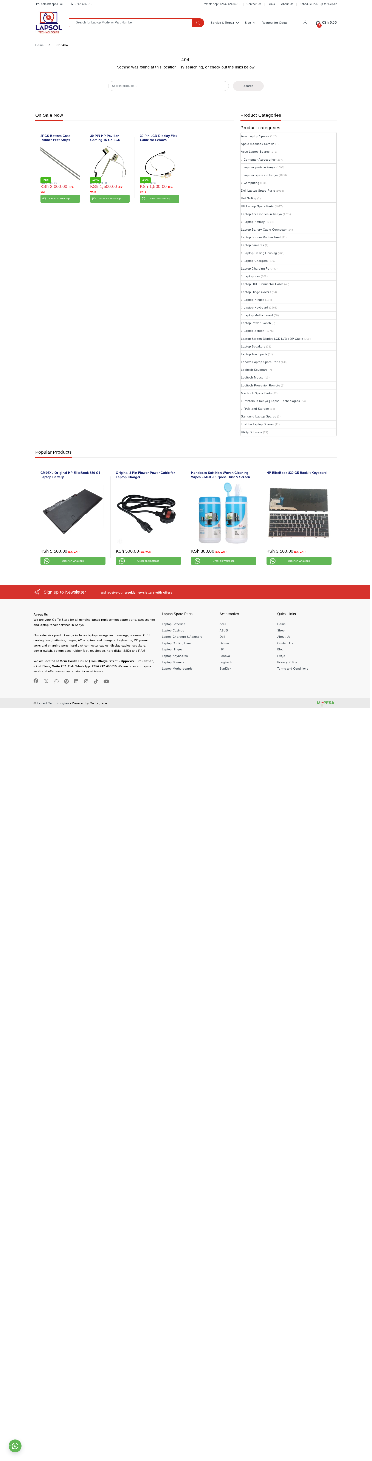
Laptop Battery (254, 221)
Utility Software (251, 432)
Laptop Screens (173, 662)
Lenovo (225, 656)
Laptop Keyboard (256, 307)
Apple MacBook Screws (257, 144)
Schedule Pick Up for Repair (318, 4)
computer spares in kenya (259, 175)
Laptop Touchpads (254, 354)
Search (248, 85)
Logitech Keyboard (254, 369)
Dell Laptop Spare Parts (258, 190)
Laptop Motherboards (177, 668)
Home (39, 45)
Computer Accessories (260, 159)
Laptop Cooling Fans (177, 643)
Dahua (224, 643)
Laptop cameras (252, 245)
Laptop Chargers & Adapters (182, 636)
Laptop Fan (252, 276)
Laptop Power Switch (256, 323)
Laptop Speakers (253, 346)
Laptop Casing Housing (260, 253)
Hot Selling (248, 198)
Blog (248, 22)
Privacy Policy (287, 662)
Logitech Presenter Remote (260, 385)
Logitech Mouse (252, 377)
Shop (281, 630)
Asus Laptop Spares (255, 151)
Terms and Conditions (292, 668)
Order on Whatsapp (60, 198)
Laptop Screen (254, 330)
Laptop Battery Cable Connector (264, 229)
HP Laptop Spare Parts (257, 206)
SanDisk (225, 668)
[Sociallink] (36, 680)
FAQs (271, 4)
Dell (222, 636)
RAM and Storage (256, 408)
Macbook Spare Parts (256, 393)
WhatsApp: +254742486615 (222, 4)
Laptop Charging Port (256, 268)
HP (222, 649)
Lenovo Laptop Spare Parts (260, 362)
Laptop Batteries (173, 624)
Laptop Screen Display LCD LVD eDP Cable (272, 338)
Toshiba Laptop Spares (257, 424)
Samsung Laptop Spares (258, 416)
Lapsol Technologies (53, 703)
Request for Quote (275, 22)
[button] (15, 1445)
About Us (287, 4)
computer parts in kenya (258, 167)
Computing (251, 183)
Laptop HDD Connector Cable (262, 284)
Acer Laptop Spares (255, 136)
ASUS (224, 630)
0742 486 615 (83, 4)
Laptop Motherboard (258, 315)
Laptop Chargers (256, 260)
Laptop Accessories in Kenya (261, 214)
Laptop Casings (173, 630)
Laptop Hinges (254, 299)
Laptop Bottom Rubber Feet (261, 237)
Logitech (226, 662)
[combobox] (130, 22)
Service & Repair (222, 22)
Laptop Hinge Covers (256, 292)
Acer (223, 624)
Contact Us (253, 4)
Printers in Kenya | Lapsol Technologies (272, 401)
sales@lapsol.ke (52, 4)
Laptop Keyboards (175, 656)
